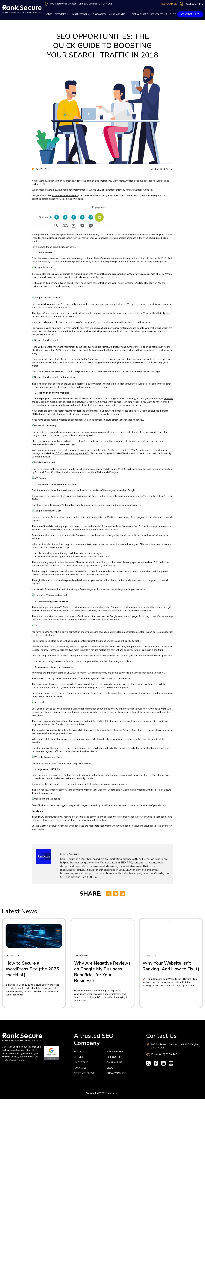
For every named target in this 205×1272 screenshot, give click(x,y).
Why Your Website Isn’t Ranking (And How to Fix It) (171, 966)
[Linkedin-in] (163, 1063)
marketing (79, 14)
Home (48, 14)
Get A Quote (140, 14)
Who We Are (117, 14)
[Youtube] (171, 1063)
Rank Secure (112, 1093)
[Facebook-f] (156, 1063)
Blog (173, 14)
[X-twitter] (148, 1063)
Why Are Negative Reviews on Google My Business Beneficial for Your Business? (102, 972)
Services (60, 14)
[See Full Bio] (98, 877)
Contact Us (159, 14)
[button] (109, 893)
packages (99, 14)
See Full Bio (89, 877)
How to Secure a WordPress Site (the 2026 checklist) (32, 969)
